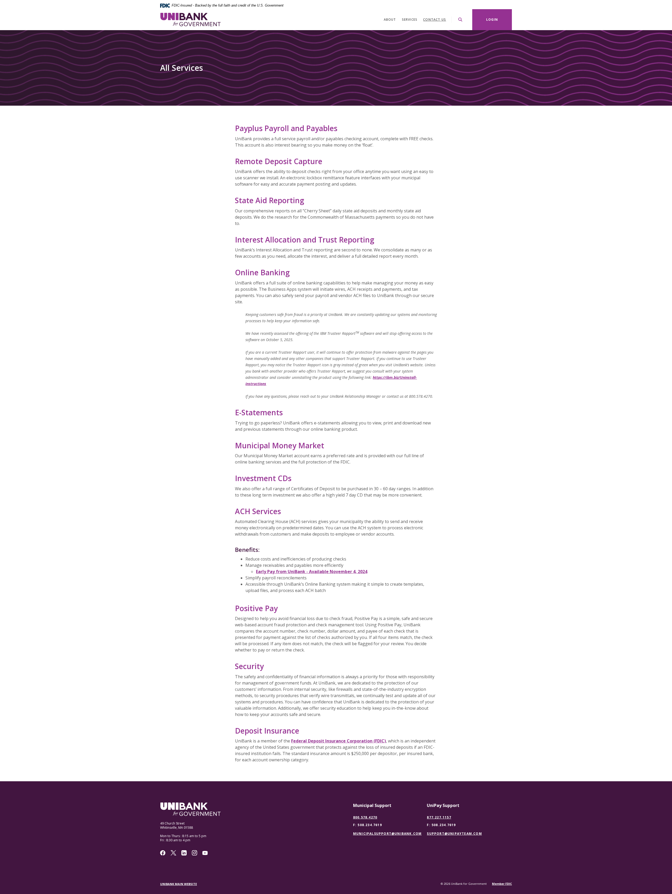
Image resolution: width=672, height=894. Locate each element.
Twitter (173, 852)
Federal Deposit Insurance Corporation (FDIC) (338, 741)
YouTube (205, 852)
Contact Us (434, 19)
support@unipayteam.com (454, 833)
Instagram (194, 852)
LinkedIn (184, 852)
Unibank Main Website (178, 884)
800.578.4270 (365, 817)
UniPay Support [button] (443, 805)
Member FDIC (502, 884)
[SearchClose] (460, 19)
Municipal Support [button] (372, 805)
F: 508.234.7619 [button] (367, 825)
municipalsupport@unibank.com (387, 833)
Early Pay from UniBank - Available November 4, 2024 (311, 571)
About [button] (390, 19)
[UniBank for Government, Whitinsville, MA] (190, 19)
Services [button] (410, 19)
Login (492, 19)
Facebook (162, 852)
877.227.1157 (439, 817)
